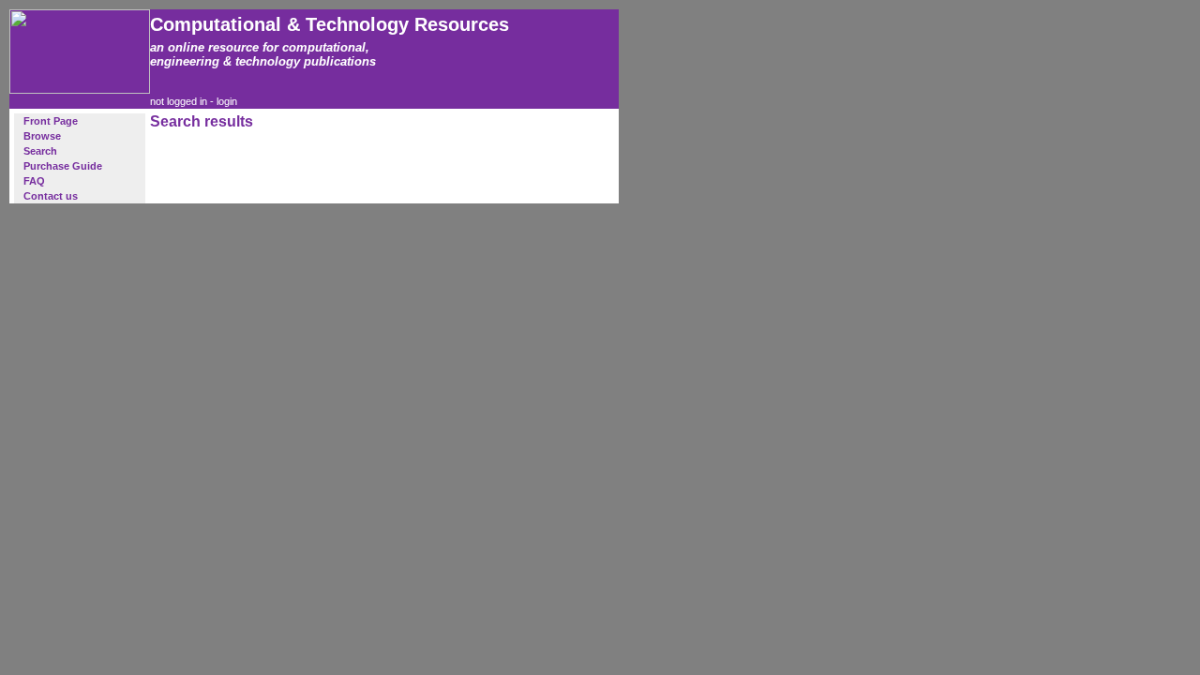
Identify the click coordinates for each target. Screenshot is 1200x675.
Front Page (50, 121)
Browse (42, 136)
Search (40, 151)
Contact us (50, 196)
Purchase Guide (62, 166)
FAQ (34, 181)
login (227, 101)
